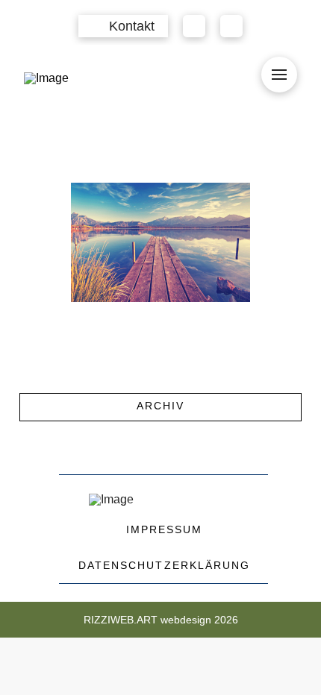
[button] (123, 26)
